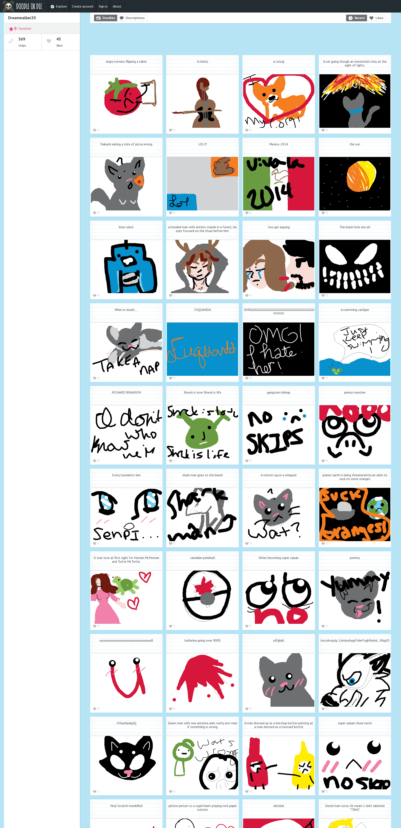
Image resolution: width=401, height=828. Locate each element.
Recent (360, 18)
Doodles (109, 18)
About (117, 6)
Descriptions (135, 18)
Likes (379, 18)
